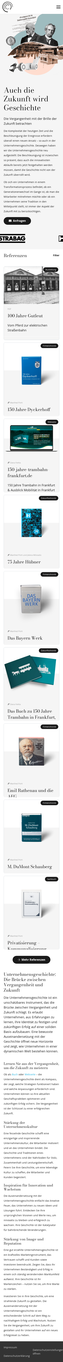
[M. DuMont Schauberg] (31, 836)
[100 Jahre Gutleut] (31, 303)
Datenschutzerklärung (17, 1355)
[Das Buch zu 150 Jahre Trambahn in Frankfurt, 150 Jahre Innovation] (31, 684)
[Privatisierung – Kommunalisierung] (31, 913)
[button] (58, 7)
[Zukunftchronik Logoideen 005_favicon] (7, 7)
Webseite (30, 1074)
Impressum (10, 1347)
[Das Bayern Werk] (31, 608)
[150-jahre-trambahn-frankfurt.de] (31, 455)
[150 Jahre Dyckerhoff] (31, 379)
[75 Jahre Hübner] (31, 532)
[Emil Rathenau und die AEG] (31, 760)
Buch (15, 1074)
